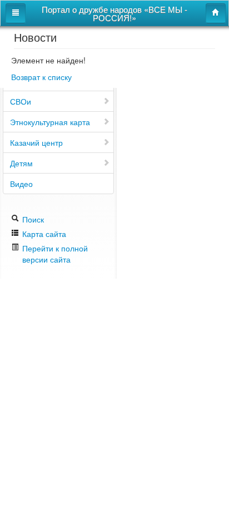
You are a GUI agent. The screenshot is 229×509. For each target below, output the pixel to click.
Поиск (32, 219)
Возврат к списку (41, 76)
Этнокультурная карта (50, 121)
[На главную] (216, 13)
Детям (21, 163)
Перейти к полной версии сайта (55, 254)
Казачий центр (36, 142)
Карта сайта (43, 233)
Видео (21, 183)
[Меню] (16, 13)
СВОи (20, 101)
